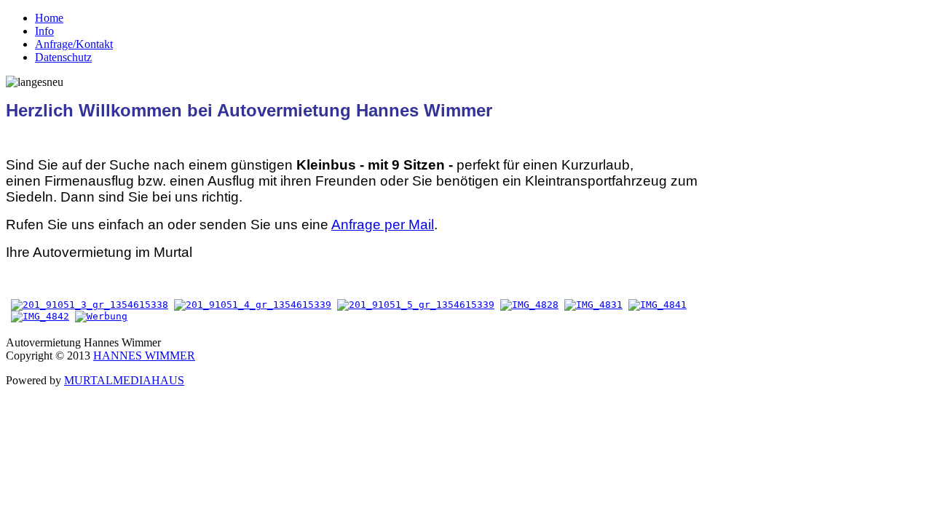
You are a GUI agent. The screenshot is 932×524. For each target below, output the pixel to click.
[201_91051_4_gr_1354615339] (252, 304)
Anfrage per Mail (382, 224)
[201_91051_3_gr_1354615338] (89, 304)
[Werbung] (101, 316)
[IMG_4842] (40, 316)
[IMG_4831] (593, 304)
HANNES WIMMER (144, 355)
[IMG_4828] (529, 304)
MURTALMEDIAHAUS (124, 380)
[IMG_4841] (657, 304)
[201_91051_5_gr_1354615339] (415, 304)
